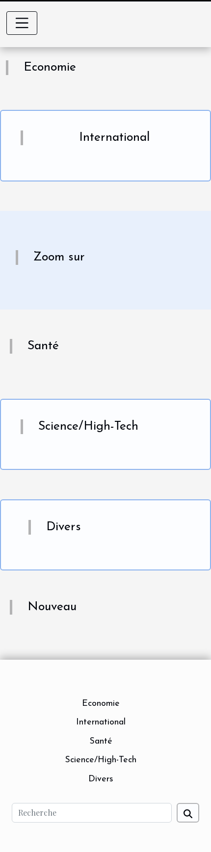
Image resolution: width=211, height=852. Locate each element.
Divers (100, 779)
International (101, 722)
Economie (101, 703)
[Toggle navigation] (22, 23)
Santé (100, 741)
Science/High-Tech (100, 760)
